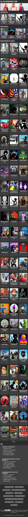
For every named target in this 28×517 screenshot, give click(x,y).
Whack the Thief (4, 22)
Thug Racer (4, 359)
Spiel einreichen (5, 511)
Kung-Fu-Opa (4, 237)
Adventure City (23, 329)
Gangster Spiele (8, 496)
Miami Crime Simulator (14, 130)
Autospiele (14, 505)
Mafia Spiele (9, 493)
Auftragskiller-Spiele (18, 490)
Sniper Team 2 (14, 359)
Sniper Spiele (18, 493)
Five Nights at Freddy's (14, 69)
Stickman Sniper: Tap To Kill (14, 314)
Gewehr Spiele (9, 487)
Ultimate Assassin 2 (5, 222)
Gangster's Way (4, 298)
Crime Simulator (12, 36)
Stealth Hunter (23, 344)
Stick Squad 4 (14, 390)
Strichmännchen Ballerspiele (14, 499)
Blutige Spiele (9, 502)
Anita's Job (23, 313)
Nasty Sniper (4, 283)
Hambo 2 (23, 221)
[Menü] (1, 1)
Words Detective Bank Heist (14, 406)
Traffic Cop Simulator (4, 36)
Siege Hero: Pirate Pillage (14, 299)
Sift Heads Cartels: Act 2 (5, 176)
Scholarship (25, 510)
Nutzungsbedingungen (21, 511)
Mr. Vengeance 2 (4, 191)
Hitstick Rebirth (4, 267)
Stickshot (5, 405)
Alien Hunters (23, 375)
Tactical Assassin (14, 83)
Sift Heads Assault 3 (14, 268)
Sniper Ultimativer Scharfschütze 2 (23, 391)
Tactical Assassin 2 (19, 22)
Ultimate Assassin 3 (14, 115)
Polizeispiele (19, 502)
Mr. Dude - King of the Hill (23, 360)
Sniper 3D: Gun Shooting (12, 22)
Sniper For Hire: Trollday (4, 329)
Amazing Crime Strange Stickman (14, 191)
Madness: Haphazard (4, 207)
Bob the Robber (23, 114)
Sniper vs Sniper (4, 145)
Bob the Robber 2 (23, 160)
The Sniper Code (23, 421)
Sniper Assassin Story (23, 145)
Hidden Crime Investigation (23, 237)
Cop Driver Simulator (4, 115)
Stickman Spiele (19, 496)
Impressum (12, 511)
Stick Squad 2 (14, 344)
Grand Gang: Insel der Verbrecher (14, 283)
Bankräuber (4, 436)
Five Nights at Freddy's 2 (14, 99)
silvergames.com (10, 1)
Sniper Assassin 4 (23, 252)
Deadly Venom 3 (4, 375)
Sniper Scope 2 (14, 329)
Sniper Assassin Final (14, 237)
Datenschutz (14, 512)
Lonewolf (23, 68)
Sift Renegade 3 (4, 99)
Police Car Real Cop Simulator (4, 130)
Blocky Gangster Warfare (4, 421)
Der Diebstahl (14, 175)
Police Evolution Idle (4, 314)
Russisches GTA (14, 145)
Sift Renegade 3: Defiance (23, 130)
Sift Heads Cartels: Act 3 (5, 161)
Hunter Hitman (23, 206)
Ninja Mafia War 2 (23, 436)
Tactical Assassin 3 (14, 206)
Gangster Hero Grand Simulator (23, 283)
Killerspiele (6, 490)
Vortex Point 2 (23, 191)
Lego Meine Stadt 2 (5, 83)
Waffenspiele (19, 487)
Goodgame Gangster (14, 375)
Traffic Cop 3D (5, 252)
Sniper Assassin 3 (23, 298)
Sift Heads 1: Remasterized (23, 84)
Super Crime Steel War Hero (23, 99)
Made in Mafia (5, 344)
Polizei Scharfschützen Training (23, 268)
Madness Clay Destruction (14, 437)
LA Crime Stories (14, 421)
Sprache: (2, 510)
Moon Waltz (14, 252)
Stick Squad (14, 221)
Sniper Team (23, 175)
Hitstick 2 (5, 390)
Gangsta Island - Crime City (23, 406)
